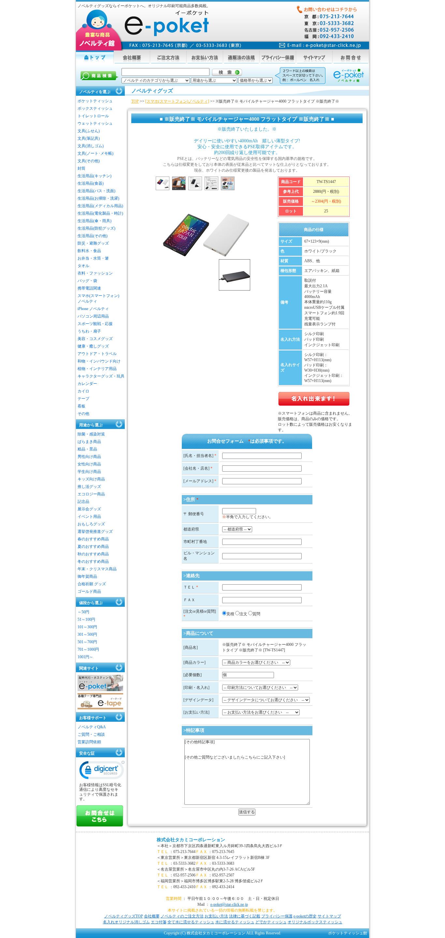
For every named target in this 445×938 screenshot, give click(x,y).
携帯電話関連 (89, 288)
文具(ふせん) (89, 131)
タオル (83, 265)
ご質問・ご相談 (91, 734)
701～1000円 (88, 649)
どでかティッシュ (271, 922)
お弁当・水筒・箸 (93, 258)
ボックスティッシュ (95, 108)
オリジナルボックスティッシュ (315, 922)
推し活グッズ (89, 486)
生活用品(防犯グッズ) (96, 228)
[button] (102, 771)
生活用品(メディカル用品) (100, 206)
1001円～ (85, 657)
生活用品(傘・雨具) (94, 221)
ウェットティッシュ (95, 123)
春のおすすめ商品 (93, 539)
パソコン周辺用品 (93, 316)
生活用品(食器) (91, 183)
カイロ (83, 391)
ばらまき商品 (89, 441)
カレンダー (87, 383)
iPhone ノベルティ (93, 308)
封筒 (81, 168)
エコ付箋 (158, 922)
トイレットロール (93, 116)
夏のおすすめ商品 (93, 546)
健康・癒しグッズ (93, 346)
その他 (83, 413)
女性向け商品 (89, 464)
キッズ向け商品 (91, 479)
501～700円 (87, 642)
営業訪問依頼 (89, 742)
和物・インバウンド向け (99, 361)
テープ (83, 398)
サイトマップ (329, 916)
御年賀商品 (87, 576)
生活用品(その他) (93, 236)
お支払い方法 (216, 916)
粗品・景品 (87, 449)
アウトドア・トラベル (97, 353)
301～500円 (87, 634)
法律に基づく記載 (244, 916)
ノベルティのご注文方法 (182, 916)
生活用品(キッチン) (94, 176)
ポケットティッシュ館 (347, 933)
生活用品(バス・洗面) (96, 191)
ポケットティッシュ (95, 101)
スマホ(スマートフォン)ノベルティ (98, 298)
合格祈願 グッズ (92, 584)
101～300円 (87, 627)
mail (320, 45)
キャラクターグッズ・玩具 (101, 376)
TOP (135, 101)
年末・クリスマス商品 (97, 569)
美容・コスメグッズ (95, 338)
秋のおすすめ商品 (93, 554)
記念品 (83, 501)
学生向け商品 (89, 471)
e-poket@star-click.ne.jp (229, 904)
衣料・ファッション (95, 273)
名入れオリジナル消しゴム (126, 922)
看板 (81, 406)
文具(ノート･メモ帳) (95, 153)
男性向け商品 (89, 456)
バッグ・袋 (87, 280)
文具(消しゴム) (91, 146)
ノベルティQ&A (92, 727)
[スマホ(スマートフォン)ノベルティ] (177, 101)
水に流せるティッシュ (234, 922)
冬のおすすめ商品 (93, 561)
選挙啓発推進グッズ (95, 531)
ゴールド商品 (89, 591)
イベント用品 (89, 516)
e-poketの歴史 (305, 916)
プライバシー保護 (277, 916)
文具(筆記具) (89, 138)
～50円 (83, 612)
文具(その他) (89, 161)
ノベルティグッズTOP (123, 916)
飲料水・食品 (89, 251)
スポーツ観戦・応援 (95, 323)
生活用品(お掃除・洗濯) (98, 198)
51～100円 (86, 619)
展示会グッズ (89, 509)
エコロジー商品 (91, 494)
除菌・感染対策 (91, 434)
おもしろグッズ (91, 524)
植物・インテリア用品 (97, 368)
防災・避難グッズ (93, 243)
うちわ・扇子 (89, 331)
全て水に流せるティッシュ (190, 922)
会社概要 (152, 916)
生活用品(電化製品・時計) (100, 213)
